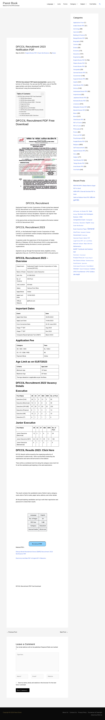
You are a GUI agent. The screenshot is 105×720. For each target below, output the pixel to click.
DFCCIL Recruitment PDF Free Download (29, 96)
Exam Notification (43, 53)
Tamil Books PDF (78, 160)
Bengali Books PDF (79, 38)
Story (75, 154)
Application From (78, 22)
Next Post (64, 632)
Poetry (75, 132)
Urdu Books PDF (78, 166)
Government (77, 76)
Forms (65, 4)
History (75, 88)
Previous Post (12, 632)
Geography (76, 69)
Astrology (76, 29)
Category (73, 4)
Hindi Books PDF (78, 85)
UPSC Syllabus (90, 271)
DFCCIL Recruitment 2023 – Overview (31, 102)
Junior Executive (25, 113)
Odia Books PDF (78, 119)
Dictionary (76, 222)
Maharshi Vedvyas (78, 243)
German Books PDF (79, 72)
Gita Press (76, 232)
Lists (59, 4)
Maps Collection (88, 243)
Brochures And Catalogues (85, 214)
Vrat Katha (92, 4)
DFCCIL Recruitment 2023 (28, 100)
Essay (92, 222)
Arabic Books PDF (78, 25)
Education (76, 54)
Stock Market (90, 266)
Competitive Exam (79, 220)
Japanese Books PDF (79, 97)
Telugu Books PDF (78, 163)
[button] (100, 4)
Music (75, 113)
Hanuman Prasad (78, 238)
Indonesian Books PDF (80, 91)
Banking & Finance (78, 35)
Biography (76, 41)
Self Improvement (78, 147)
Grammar (84, 235)
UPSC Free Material (79, 271)
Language (50, 4)
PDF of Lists (77, 126)
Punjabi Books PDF (79, 141)
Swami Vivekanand (84, 269)
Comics (75, 44)
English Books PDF (31, 53)
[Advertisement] (37, 25)
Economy (76, 51)
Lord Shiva (89, 240)
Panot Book (10, 3)
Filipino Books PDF (79, 63)
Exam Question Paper (80, 229)
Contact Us (73, 712)
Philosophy (76, 129)
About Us (65, 712)
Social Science (77, 263)
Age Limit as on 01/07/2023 (28, 108)
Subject (82, 4)
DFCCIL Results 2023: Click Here (30, 115)
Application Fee (25, 106)
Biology (75, 214)
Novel (75, 116)
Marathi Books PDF (79, 110)
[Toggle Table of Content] (41, 94)
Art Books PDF (84, 211)
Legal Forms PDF (78, 241)
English (88, 223)
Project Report (89, 257)
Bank (90, 211)
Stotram (76, 269)
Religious (76, 144)
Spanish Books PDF (79, 151)
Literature (76, 104)
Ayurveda (76, 32)
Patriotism (76, 255)
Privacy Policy (82, 712)
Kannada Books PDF (79, 101)
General (90, 229)
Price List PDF (77, 135)
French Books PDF (78, 66)
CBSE (80, 217)
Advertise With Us (96, 715)
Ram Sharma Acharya (79, 260)
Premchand (82, 255)
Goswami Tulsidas (85, 232)
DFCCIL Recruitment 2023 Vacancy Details (32, 109)
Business (75, 217)
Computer (89, 220)
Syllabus (92, 269)
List (85, 241)
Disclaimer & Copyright (95, 712)
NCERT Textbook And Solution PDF (83, 250)
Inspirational (77, 94)
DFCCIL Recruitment (26, 98)
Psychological (77, 138)
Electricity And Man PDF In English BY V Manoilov (31, 558)
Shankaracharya (90, 260)
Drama (75, 47)
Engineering (77, 57)
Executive (23, 111)
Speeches (84, 263)
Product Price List (78, 258)
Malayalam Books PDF (80, 107)
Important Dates (25, 104)
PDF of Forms (77, 122)
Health (75, 82)
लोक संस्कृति (76, 274)
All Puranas (76, 211)
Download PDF (37, 544)
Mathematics (77, 246)
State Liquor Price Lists (79, 266)
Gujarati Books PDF (79, 79)
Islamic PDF (86, 238)
